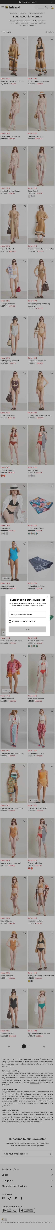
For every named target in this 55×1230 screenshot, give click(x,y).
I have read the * (24, 621)
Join (27, 629)
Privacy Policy (29, 621)
